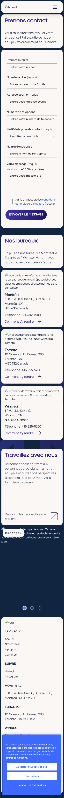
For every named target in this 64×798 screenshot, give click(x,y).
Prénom (12, 60)
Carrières (11, 654)
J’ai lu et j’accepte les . (35, 201)
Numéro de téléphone (21, 112)
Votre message (17, 164)
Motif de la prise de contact (24, 129)
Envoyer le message (26, 214)
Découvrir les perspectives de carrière (25, 516)
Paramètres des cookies (32, 784)
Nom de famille (16, 77)
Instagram (12, 676)
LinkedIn (11, 671)
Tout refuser (32, 775)
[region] (31, 764)
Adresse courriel (18, 94)
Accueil (9, 639)
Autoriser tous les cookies (31, 766)
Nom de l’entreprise (19, 146)
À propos (10, 649)
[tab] (24, 608)
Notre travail (12, 644)
